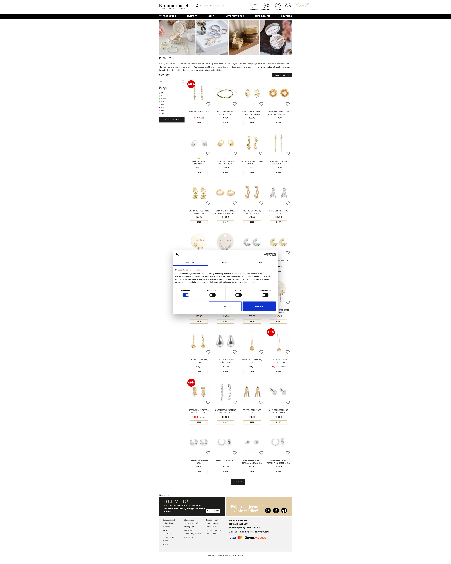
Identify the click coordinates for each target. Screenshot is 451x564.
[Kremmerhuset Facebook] (276, 510)
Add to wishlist (208, 104)
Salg (211, 16)
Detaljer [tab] (225, 262)
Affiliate (165, 544)
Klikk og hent (189, 527)
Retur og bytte (211, 534)
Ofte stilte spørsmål (191, 523)
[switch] (212, 295)
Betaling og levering (213, 530)
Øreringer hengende (199, 112)
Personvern (211, 555)
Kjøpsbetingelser (212, 523)
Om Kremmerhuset (169, 537)
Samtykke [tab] (190, 262)
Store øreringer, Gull (278, 261)
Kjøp (198, 123)
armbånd (206, 70)
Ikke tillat (225, 306)
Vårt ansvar (167, 527)
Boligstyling (188, 537)
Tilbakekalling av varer (192, 534)
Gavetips (286, 16)
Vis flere (238, 482)
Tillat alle (259, 306)
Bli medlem (213, 511)
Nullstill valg (172, 119)
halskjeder (217, 70)
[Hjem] (174, 7)
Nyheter (192, 16)
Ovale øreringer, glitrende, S (225, 158)
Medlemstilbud (235, 16)
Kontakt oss (188, 530)
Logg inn (278, 9)
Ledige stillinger (168, 523)
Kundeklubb (167, 534)
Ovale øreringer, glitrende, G (199, 158)
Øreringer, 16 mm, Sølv (225, 461)
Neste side (164, 495)
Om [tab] (260, 262)
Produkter (169, 16)
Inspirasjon (262, 16)
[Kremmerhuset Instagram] (268, 510)
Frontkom (240, 555)
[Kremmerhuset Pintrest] (284, 510)
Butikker (166, 530)
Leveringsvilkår (211, 527)
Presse (165, 541)
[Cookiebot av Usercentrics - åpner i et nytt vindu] (265, 254)
